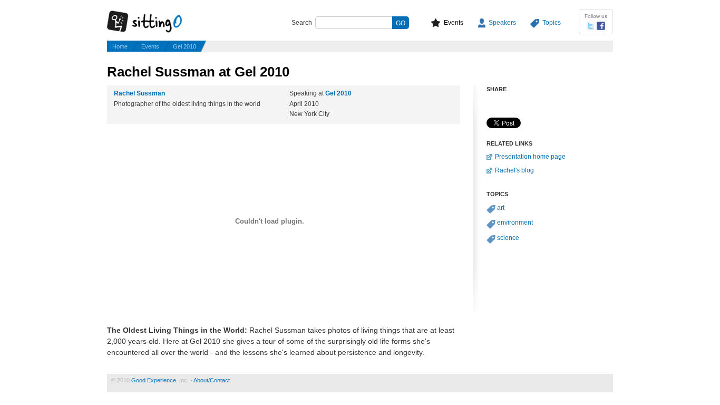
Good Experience (153, 380)
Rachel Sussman (139, 93)
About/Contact (211, 380)
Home (120, 46)
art (500, 207)
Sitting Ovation (154, 22)
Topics (551, 22)
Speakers (502, 22)
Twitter (590, 26)
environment (515, 222)
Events (453, 22)
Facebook (601, 26)
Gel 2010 (184, 46)
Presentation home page (530, 156)
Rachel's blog (514, 170)
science (508, 238)
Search (301, 22)
